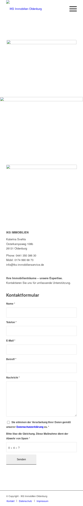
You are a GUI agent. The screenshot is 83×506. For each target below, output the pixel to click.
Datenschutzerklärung (29, 427)
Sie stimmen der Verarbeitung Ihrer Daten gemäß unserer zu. (38, 424)
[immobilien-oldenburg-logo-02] (34, 8)
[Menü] (71, 8)
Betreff (11, 359)
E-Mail (10, 340)
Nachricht (13, 377)
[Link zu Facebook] (73, 496)
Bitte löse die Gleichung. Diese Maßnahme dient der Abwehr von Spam (37, 436)
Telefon (11, 322)
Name (10, 303)
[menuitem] (71, 8)
